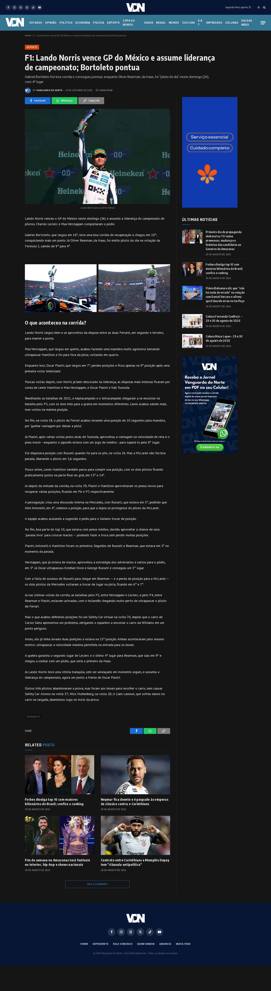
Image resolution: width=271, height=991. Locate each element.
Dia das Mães (246, 22)
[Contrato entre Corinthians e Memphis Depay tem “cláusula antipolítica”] (135, 835)
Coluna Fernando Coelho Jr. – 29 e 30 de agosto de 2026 (224, 319)
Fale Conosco (123, 944)
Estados (35, 22)
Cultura (188, 22)
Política (66, 22)
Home (28, 35)
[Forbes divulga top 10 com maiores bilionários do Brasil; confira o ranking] (59, 774)
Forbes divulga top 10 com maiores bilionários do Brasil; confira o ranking (54, 801)
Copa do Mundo (129, 22)
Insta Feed (183, 944)
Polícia (98, 22)
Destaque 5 (33, 716)
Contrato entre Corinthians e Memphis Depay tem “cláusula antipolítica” (135, 862)
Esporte (113, 22)
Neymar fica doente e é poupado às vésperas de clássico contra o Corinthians (134, 801)
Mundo (174, 22)
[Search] (263, 7)
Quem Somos (146, 944)
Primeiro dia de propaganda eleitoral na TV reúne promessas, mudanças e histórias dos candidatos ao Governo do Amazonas (224, 240)
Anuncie (165, 944)
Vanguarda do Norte (49, 90)
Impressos (214, 22)
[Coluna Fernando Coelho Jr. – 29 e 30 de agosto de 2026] (192, 321)
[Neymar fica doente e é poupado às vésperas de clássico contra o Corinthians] (135, 774)
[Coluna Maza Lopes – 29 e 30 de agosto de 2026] (192, 341)
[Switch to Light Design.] (259, 7)
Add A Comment (97, 884)
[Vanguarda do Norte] (135, 7)
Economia (82, 22)
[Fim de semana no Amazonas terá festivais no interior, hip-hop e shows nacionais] (59, 835)
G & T (200, 22)
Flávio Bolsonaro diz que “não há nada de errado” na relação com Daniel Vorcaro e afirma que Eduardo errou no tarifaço (225, 294)
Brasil (161, 22)
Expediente (100, 944)
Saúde (148, 22)
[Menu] (263, 23)
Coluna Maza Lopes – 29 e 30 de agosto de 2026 (224, 338)
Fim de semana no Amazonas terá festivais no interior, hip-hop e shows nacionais (57, 862)
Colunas (231, 22)
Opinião (51, 22)
